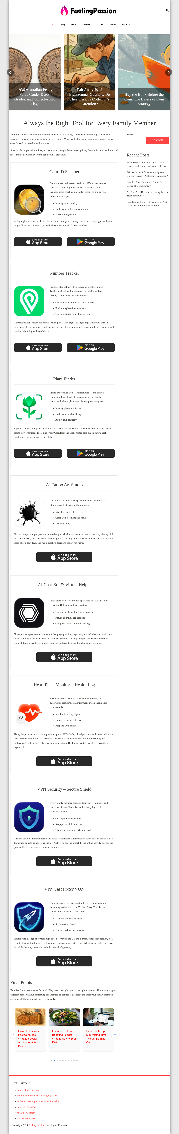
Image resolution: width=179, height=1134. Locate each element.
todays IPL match (26, 1112)
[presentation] (10, 72)
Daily (73, 25)
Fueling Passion (36, 1125)
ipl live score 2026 (26, 1118)
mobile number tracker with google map (37, 1095)
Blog (63, 25)
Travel (113, 25)
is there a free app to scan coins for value (38, 1101)
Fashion (86, 25)
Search (130, 134)
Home (51, 25)
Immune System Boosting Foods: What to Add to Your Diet (30, 1036)
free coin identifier (26, 1107)
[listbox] (89, 72)
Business (126, 25)
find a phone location (28, 1090)
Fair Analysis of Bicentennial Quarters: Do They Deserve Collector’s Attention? (98, 1038)
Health (100, 25)
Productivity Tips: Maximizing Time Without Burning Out (62, 1036)
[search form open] (167, 10)
